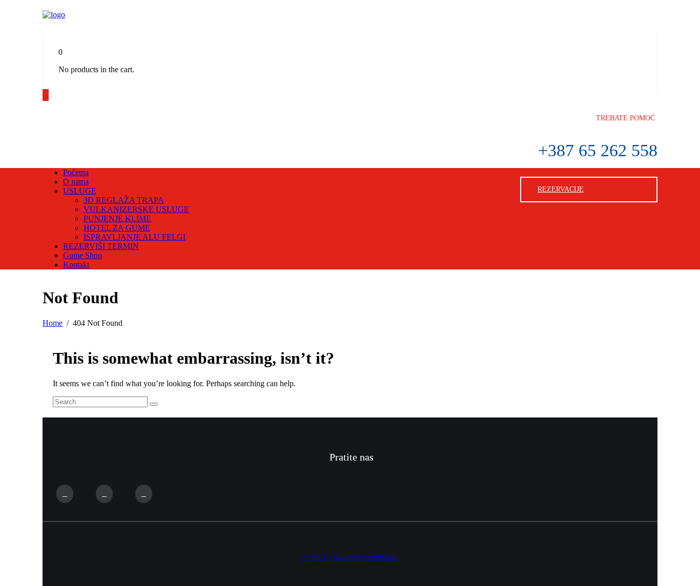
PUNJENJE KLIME (117, 218)
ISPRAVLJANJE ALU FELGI (135, 237)
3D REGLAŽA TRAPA (124, 200)
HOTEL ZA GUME (117, 227)
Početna (76, 172)
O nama (76, 181)
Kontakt (76, 264)
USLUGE (79, 190)
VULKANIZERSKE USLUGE (136, 209)
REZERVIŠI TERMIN (101, 246)
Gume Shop (82, 255)
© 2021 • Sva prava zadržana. (350, 557)
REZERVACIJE (561, 189)
